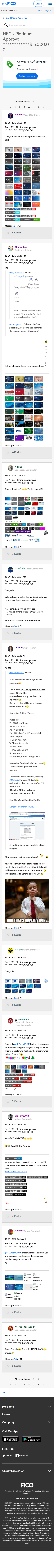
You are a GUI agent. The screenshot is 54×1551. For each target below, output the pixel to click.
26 (15, 998)
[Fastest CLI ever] (33, 101)
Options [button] (51, 18)
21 (15, 225)
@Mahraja (14, 779)
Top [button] (4, 1392)
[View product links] (49, 1406)
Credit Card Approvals (16, 17)
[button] (46, 114)
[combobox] (27, 25)
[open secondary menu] (50, 3)
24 (15, 626)
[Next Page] (43, 107)
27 (15, 1094)
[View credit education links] (49, 1471)
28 (15, 1209)
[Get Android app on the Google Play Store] (31, 1439)
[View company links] (49, 1422)
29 (15, 1305)
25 (15, 928)
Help (40, 10)
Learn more (42, 1513)
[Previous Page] (10, 107)
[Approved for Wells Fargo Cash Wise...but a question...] (38, 101)
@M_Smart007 (16, 272)
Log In (39, 3)
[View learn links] (49, 1414)
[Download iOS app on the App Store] (10, 1439)
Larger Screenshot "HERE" (22, 806)
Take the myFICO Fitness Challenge (16, 1172)
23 (15, 547)
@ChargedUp (20, 276)
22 (15, 445)
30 (15, 1359)
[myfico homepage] (9, 3)
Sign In (47, 10)
